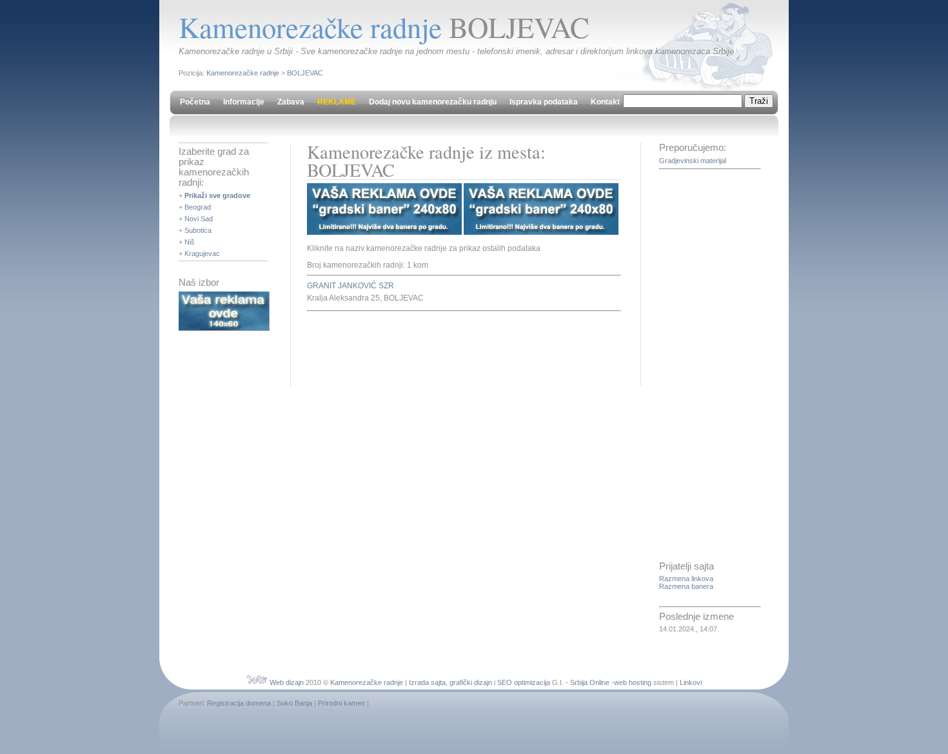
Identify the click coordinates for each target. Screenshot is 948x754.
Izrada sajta (427, 682)
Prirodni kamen (341, 703)
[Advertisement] (458, 347)
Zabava (290, 101)
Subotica (198, 230)
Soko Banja (294, 703)
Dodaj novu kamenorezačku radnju (433, 101)
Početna (195, 101)
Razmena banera (686, 586)
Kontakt (605, 101)
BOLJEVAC (305, 73)
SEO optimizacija (523, 682)
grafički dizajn (470, 682)
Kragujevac (202, 253)
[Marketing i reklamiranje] (224, 328)
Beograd (197, 207)
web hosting (632, 682)
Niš (189, 242)
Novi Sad (198, 219)
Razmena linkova (686, 578)
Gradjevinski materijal (692, 160)
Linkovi (691, 682)
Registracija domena (239, 703)
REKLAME (336, 101)
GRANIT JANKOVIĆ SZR (350, 285)
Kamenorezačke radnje (242, 73)
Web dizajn (287, 682)
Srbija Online (589, 682)
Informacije (243, 101)
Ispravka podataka (543, 101)
